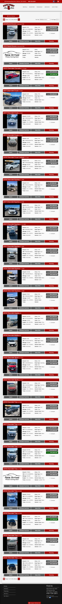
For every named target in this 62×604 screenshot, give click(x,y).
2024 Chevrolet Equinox (13, 268)
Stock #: (24, 27)
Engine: (24, 33)
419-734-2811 (32, 1)
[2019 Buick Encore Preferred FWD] (12, 32)
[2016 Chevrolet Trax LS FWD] (12, 410)
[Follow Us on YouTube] (58, 1)
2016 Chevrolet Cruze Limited (16, 157)
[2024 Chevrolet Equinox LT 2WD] (12, 277)
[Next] (19, 19)
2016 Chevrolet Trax (12, 402)
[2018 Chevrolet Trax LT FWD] (12, 454)
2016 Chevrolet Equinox (13, 179)
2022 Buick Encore (13, 46)
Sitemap (52, 596)
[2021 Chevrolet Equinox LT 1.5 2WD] (12, 232)
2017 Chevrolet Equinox (13, 202)
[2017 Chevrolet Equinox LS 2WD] (12, 210)
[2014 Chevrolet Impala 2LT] (12, 321)
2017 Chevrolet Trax (12, 424)
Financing (51, 41)
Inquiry (10, 41)
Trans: (24, 35)
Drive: (36, 27)
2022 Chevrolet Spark (13, 380)
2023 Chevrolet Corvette (14, 68)
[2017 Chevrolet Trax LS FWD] (12, 432)
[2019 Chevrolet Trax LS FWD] (12, 521)
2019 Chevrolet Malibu (12, 335)
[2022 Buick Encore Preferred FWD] (12, 54)
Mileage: (25, 31)
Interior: (37, 35)
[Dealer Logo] (9, 7)
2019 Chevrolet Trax (12, 469)
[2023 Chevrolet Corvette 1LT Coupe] (12, 76)
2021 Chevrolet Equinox (14, 224)
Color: (36, 31)
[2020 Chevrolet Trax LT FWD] (12, 543)
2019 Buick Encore (13, 24)
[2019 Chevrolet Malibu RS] (12, 343)
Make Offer (38, 41)
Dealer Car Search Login (50, 595)
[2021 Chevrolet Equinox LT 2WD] (12, 254)
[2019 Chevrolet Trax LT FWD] (12, 477)
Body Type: (37, 29)
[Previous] (4, 19)
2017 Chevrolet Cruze (13, 91)
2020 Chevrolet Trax (12, 535)
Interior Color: (38, 33)
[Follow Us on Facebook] (54, 1)
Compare (53, 33)
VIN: (24, 29)
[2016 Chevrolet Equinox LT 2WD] (12, 188)
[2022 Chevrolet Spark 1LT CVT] (12, 388)
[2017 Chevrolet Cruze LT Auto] (12, 99)
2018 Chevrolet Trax (12, 446)
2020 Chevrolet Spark (13, 357)
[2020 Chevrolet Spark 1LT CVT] (12, 366)
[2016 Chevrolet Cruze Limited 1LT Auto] (12, 165)
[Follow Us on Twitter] (56, 1)
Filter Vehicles (11, 16)
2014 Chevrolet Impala (12, 313)
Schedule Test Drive (24, 41)
